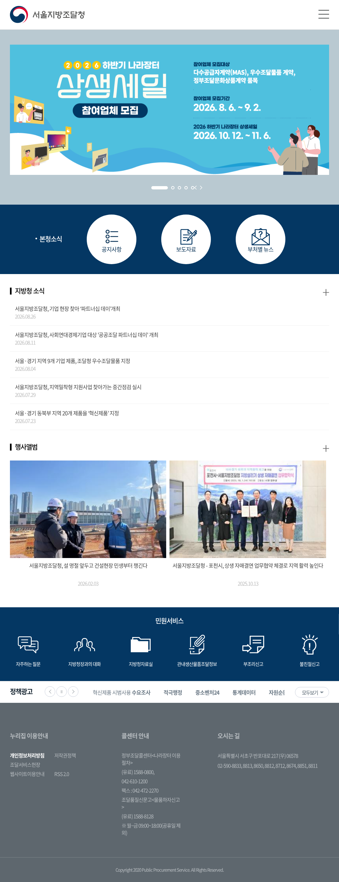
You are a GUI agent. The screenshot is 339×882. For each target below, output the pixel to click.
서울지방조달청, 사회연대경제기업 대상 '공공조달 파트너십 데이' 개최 (86, 335)
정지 (61, 691)
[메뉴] (323, 14)
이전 (50, 691)
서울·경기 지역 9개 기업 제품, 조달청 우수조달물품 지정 (72, 361)
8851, (302, 765)
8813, (248, 765)
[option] (121, 692)
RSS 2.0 (61, 774)
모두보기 (310, 692)
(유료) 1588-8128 (137, 816)
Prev (195, 187)
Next (201, 187)
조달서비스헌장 (25, 764)
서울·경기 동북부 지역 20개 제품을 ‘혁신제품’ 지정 (67, 413)
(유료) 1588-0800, (137, 772)
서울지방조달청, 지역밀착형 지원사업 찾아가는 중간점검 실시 (78, 387)
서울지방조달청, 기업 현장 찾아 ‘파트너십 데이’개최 (67, 308)
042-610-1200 (134, 781)
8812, (270, 765)
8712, (280, 765)
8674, (291, 765)
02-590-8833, (230, 765)
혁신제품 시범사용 (121, 692)
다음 (73, 691)
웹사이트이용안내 (27, 774)
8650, (259, 765)
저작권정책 (65, 755)
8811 (312, 765)
